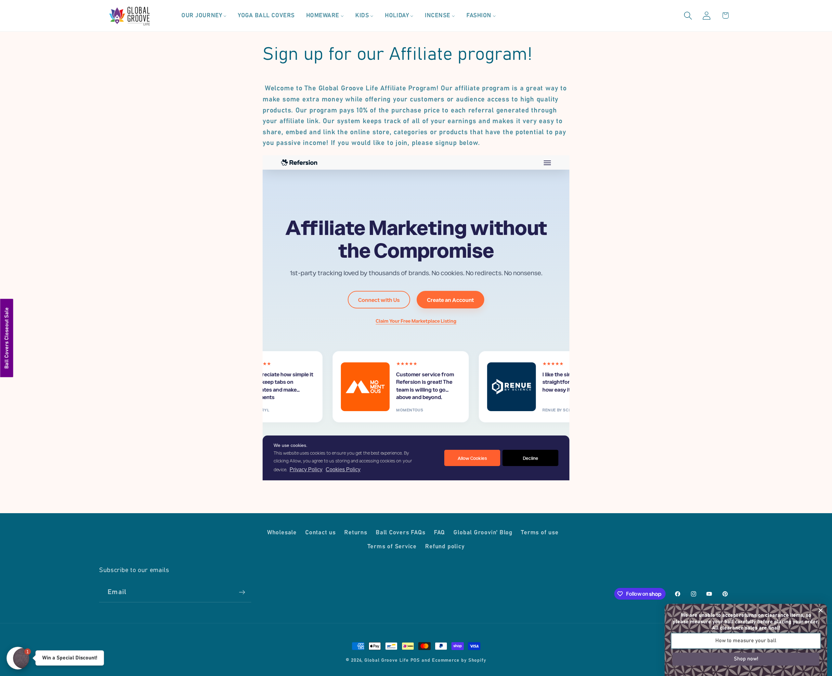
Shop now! (746, 658)
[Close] (821, 610)
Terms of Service (392, 547)
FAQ (439, 533)
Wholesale (282, 533)
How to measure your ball (745, 640)
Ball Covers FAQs (400, 533)
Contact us (320, 533)
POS (415, 660)
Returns (355, 533)
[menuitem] (204, 15)
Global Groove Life (386, 660)
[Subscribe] (242, 592)
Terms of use (539, 533)
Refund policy (444, 547)
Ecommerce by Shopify (459, 660)
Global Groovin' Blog (483, 533)
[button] (688, 15)
